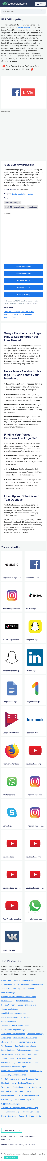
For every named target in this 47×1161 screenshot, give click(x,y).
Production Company (21, 1087)
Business (30, 1116)
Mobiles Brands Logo (27, 1042)
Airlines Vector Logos (10, 984)
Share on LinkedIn (11, 314)
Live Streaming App (30, 1079)
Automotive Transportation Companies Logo (19, 1108)
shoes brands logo (8, 1042)
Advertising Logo (24, 1058)
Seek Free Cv (6, 1139)
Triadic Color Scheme (26, 1136)
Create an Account (12, 1130)
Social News (37, 1087)
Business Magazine (26, 1083)
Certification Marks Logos (25, 1046)
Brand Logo (6, 980)
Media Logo (20, 1054)
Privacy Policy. (32, 303)
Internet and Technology (28, 1062)
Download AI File (23, 295)
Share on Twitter (27, 312)
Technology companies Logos (13, 1075)
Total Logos (6, 1038)
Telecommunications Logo (28, 1050)
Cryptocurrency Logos (10, 1104)
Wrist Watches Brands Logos (25, 1038)
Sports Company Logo (10, 1079)
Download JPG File (23, 281)
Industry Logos (36, 1071)
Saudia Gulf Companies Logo (13, 1029)
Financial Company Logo (23, 980)
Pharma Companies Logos (12, 1005)
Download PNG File (23, 274)
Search (43, 12)
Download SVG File (23, 266)
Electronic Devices (9, 1091)
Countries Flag (7, 1001)
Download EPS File (23, 288)
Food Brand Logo (8, 992)
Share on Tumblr (10, 317)
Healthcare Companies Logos (13, 1066)
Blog (15, 1136)
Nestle (27, 1017)
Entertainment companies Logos (14, 1071)
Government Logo (8, 1062)
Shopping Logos (7, 1058)
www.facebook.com (25, 189)
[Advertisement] (23, 135)
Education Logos (8, 1050)
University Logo (7, 1095)
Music (38, 1116)
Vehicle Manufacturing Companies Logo (17, 988)
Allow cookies (10, 1157)
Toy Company (7, 1046)
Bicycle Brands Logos (24, 1001)
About (10, 1136)
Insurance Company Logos (32, 984)
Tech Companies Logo (10, 1112)
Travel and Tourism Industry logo (15, 1025)
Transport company (35, 1034)
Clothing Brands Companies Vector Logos (18, 997)
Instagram (23, 1144)
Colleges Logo (7, 1099)
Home (3, 1136)
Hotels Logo (32, 1054)
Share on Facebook (12, 312)
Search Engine (25, 1091)
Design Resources (8, 1116)
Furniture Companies (30, 1112)
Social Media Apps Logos (22, 194)
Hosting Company (8, 1083)
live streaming (24, 27)
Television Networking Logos (13, 1034)
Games (21, 1116)
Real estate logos (8, 1021)
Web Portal (5, 1087)
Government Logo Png (24, 1099)
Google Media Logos (9, 1009)
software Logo (7, 1054)
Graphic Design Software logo (13, 1013)
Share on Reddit (26, 314)
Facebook (14, 1144)
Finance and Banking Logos (28, 1095)
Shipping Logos (31, 1005)
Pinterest (32, 1144)
